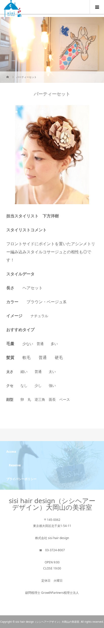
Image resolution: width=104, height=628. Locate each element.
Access (11, 451)
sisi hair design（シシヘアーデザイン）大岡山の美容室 (52, 504)
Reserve (15, 465)
